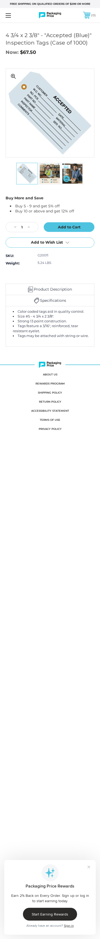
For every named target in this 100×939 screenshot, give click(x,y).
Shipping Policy (50, 392)
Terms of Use (50, 420)
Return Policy (50, 401)
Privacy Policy (50, 429)
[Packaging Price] (50, 15)
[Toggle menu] (14, 15)
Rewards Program (50, 383)
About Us (50, 374)
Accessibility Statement (50, 411)
